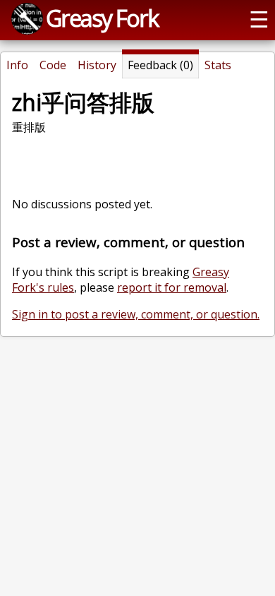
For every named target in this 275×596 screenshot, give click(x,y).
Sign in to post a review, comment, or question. (135, 314)
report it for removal (171, 287)
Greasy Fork (102, 17)
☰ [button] (259, 18)
